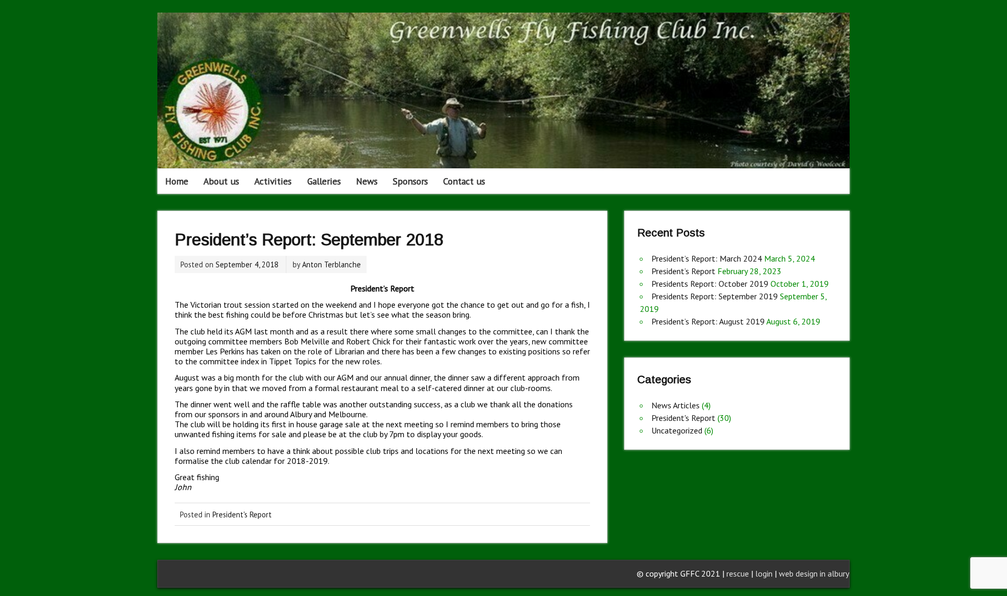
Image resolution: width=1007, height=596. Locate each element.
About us (221, 181)
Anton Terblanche (331, 264)
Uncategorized (676, 430)
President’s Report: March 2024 (706, 258)
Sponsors (410, 181)
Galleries (324, 181)
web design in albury (814, 573)
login (765, 573)
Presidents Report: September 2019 (714, 296)
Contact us (464, 181)
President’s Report (683, 271)
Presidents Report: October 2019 (709, 283)
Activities (273, 181)
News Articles (675, 405)
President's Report (242, 514)
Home (176, 181)
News (367, 181)
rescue (737, 573)
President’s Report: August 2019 (708, 321)
